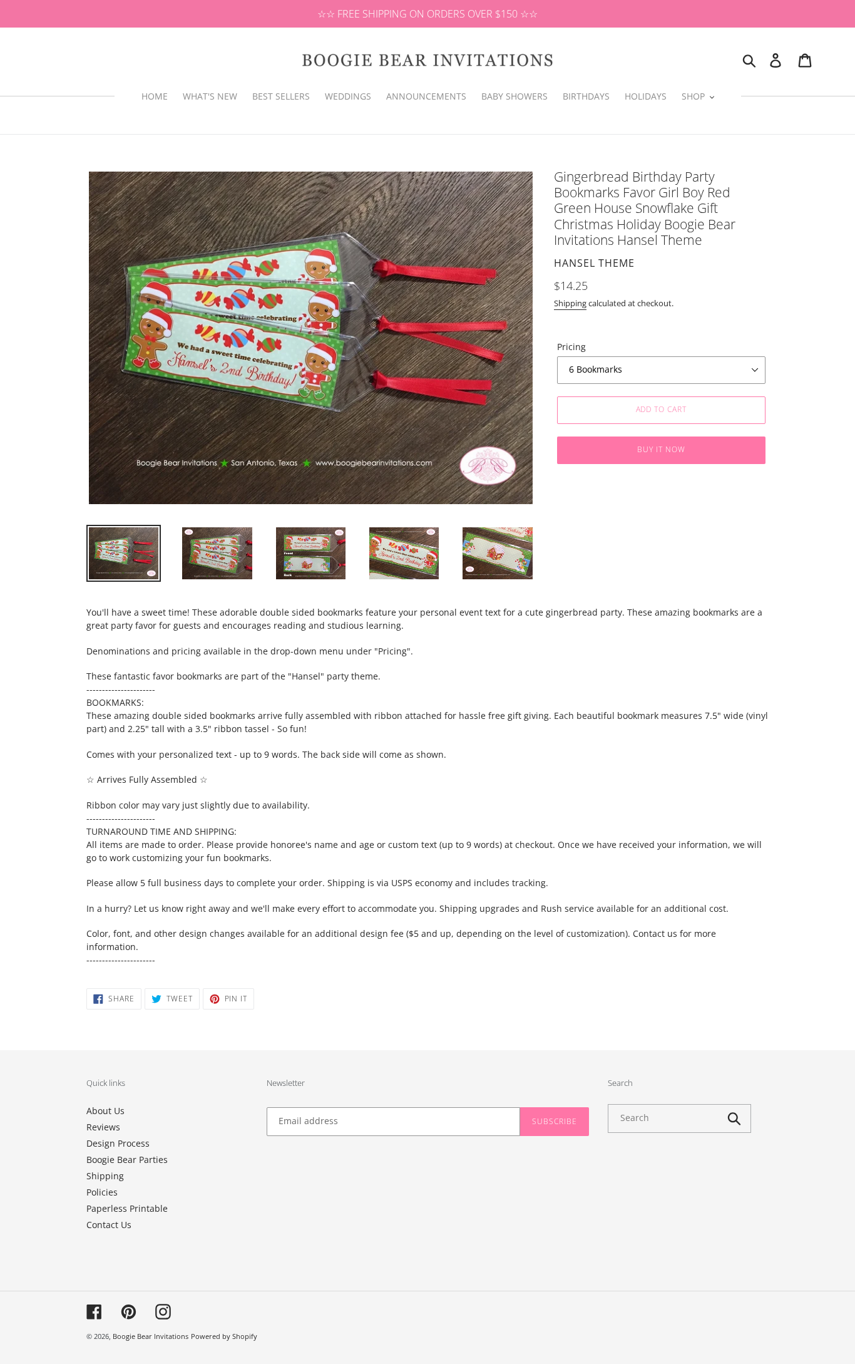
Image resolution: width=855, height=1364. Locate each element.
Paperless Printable (127, 1208)
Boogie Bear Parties (127, 1159)
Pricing (571, 347)
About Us (105, 1111)
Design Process (118, 1143)
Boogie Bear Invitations (150, 1336)
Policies (102, 1192)
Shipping (570, 303)
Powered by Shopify (224, 1336)
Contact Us (108, 1225)
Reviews (103, 1127)
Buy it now (661, 449)
